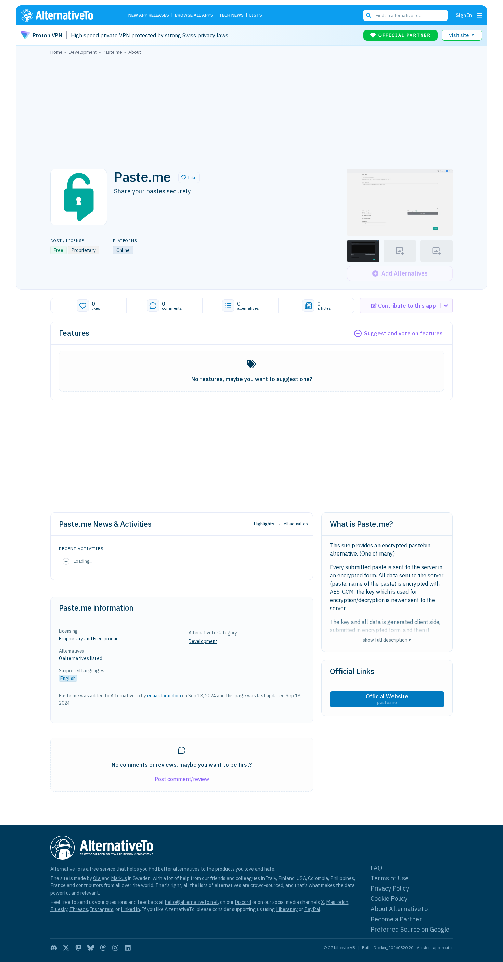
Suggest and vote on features (403, 333)
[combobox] (405, 15)
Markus (119, 878)
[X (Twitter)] (66, 947)
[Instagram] (115, 947)
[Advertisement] (251, 110)
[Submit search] (368, 15)
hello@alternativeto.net (191, 902)
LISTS (255, 15)
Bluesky (58, 909)
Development (203, 641)
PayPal (312, 909)
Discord (243, 902)
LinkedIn (130, 909)
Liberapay (287, 909)
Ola (97, 878)
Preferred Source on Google (410, 929)
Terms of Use (390, 878)
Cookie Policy (389, 899)
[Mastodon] (78, 947)
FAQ (376, 868)
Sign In (464, 15)
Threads (78, 909)
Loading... (83, 561)
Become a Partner (396, 919)
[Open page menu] (479, 15)
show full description (387, 639)
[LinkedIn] (127, 947)
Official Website (387, 699)
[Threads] (103, 947)
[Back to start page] (67, 15)
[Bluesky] (90, 947)
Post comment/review (182, 779)
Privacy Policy (390, 888)
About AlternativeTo (399, 909)
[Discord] (53, 947)
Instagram (101, 909)
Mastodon (337, 902)
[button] (189, 177)
